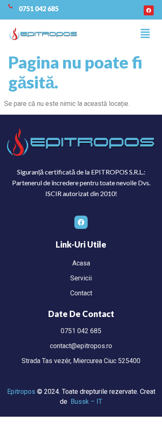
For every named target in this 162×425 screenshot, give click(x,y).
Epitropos (21, 392)
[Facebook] (149, 10)
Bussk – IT (86, 401)
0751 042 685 (39, 8)
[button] (145, 34)
